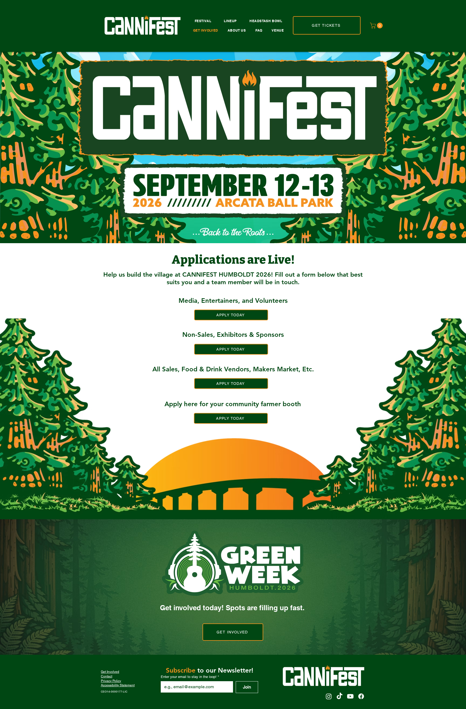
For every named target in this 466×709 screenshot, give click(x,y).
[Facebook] (361, 696)
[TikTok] (339, 696)
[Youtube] (350, 696)
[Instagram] (329, 696)
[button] (377, 25)
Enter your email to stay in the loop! (190, 677)
